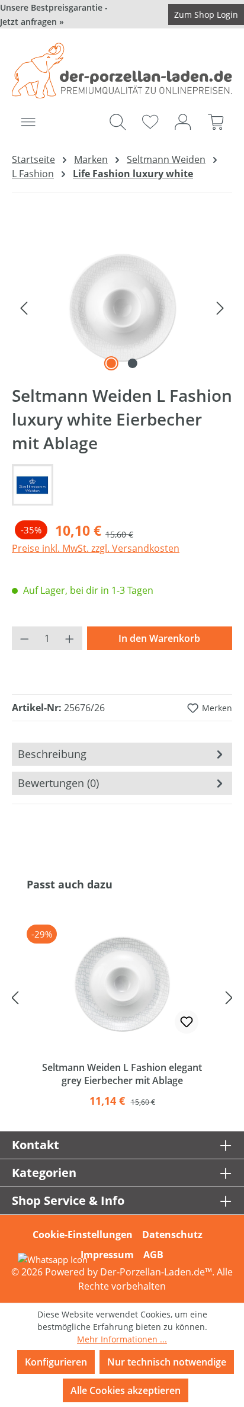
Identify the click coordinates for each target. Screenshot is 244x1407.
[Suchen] (117, 121)
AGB (153, 1254)
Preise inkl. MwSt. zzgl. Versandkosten (95, 548)
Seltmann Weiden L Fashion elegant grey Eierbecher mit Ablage (122, 1074)
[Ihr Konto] (182, 121)
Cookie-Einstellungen (83, 1234)
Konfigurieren (56, 1361)
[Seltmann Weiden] (122, 485)
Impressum (107, 1254)
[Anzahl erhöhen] (69, 638)
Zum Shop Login (206, 14)
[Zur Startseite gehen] (122, 70)
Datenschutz (172, 1234)
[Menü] (28, 121)
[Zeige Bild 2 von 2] (132, 363)
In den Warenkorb (159, 638)
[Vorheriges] (24, 307)
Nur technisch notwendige (166, 1361)
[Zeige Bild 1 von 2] (111, 363)
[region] (122, 307)
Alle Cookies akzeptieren (125, 1390)
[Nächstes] (220, 307)
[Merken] (186, 1022)
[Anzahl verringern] (24, 638)
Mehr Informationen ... (122, 1339)
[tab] (122, 754)
